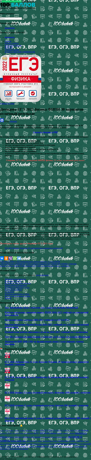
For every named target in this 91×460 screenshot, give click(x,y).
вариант (60, 433)
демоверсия (46, 437)
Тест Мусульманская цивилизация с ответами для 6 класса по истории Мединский (47, 337)
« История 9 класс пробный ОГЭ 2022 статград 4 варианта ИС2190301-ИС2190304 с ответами (38, 264)
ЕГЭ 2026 (77, 430)
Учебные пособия (12, 50)
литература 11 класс (34, 441)
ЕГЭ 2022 (16, 262)
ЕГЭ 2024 (64, 430)
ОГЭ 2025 (9, 433)
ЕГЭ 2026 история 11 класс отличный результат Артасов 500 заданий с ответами (46, 405)
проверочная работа (10, 444)
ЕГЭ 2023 (56, 430)
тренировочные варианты (30, 262)
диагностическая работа (58, 437)
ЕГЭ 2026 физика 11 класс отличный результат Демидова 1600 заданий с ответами (47, 392)
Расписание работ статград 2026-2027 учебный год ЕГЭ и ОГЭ (37, 320)
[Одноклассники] (6, 258)
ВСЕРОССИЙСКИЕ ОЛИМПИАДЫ (20, 52)
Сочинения (9, 292)
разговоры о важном (66, 443)
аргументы (51, 433)
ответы (79, 441)
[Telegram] (19, 258)
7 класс (2, 430)
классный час (18, 440)
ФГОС (36, 433)
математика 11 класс (67, 441)
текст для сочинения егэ (66, 446)
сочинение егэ (42, 446)
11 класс (22, 430)
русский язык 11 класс (23, 446)
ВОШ (42, 430)
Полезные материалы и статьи (17, 294)
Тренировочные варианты (15, 279)
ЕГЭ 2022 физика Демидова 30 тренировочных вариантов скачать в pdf (34, 248)
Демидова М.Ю (6, 262)
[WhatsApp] (15, 258)
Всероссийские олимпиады (16, 285)
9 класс (11, 430)
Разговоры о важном (13, 45)
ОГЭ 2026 (15, 433)
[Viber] (10, 258)
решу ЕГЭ (80, 444)
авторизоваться (42, 275)
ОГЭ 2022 (3, 433)
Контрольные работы (13, 290)
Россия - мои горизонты (26, 433)
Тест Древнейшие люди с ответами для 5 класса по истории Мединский (41, 307)
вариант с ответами (69, 433)
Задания (84, 430)
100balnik (13, 121)
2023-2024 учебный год (33, 430)
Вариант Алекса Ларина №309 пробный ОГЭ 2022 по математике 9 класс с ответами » (35, 266)
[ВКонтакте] (2, 258)
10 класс (16, 430)
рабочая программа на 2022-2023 (44, 444)
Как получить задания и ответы (17, 296)
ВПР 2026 (9, 48)
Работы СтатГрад (12, 43)
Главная (8, 41)
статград (53, 446)
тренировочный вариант (18, 449)
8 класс (7, 430)
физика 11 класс (47, 262)
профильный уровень (24, 444)
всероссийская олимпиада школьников (24, 437)
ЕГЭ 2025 (70, 430)
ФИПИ (57, 262)
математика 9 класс (50, 441)
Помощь (8, 298)
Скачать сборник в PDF (45, 132)
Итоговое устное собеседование (18, 283)
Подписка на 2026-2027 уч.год (17, 288)
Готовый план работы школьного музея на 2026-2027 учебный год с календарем (46, 332)
